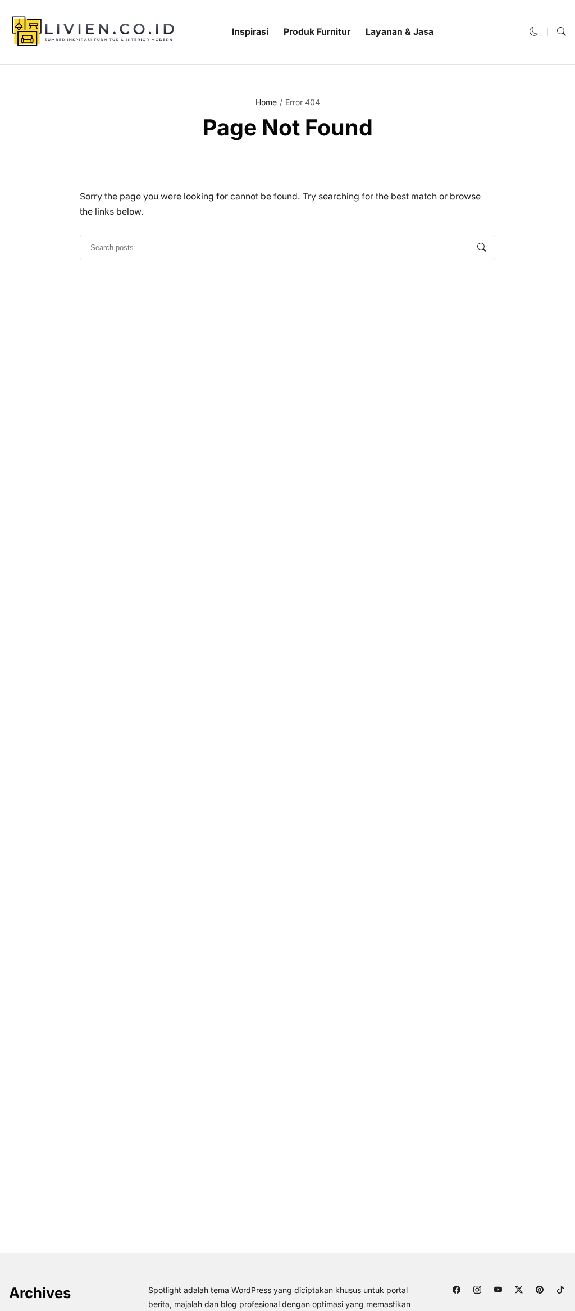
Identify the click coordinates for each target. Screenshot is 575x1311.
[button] (534, 31)
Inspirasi (250, 31)
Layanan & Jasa (399, 31)
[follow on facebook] (456, 1289)
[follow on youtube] (498, 1289)
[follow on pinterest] (539, 1289)
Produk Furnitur (317, 31)
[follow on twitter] (518, 1289)
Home (266, 102)
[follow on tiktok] (560, 1289)
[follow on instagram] (477, 1289)
